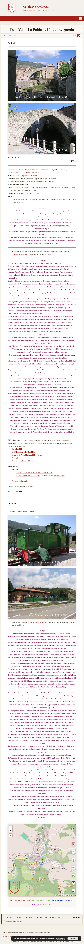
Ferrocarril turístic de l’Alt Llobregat (28, 475)
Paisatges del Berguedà (20, 481)
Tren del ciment (59, 475)
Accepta (73, 939)
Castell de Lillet (17, 449)
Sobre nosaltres (7, 936)
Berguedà (30, 917)
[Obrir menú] (80, 18)
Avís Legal (17, 936)
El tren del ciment (42, 817)
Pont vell (15, 458)
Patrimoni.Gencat (32, 172)
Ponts (21, 921)
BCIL (17, 175)
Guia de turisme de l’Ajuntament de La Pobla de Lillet (34, 472)
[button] (42, 859)
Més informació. (60, 938)
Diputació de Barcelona (30, 175)
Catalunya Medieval (36, 6)
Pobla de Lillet (43, 917)
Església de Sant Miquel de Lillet (23, 452)
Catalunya (16, 921)
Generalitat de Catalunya (36, 199)
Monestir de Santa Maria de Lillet (24, 455)
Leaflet (59, 895)
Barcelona (9, 921)
